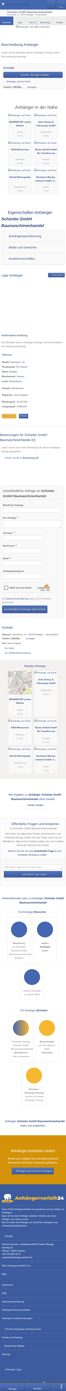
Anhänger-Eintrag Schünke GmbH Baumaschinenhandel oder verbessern (22, 1048)
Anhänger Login (13, 1369)
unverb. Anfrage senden (34, 74)
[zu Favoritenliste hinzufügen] (4, 29)
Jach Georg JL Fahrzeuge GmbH (46, 124)
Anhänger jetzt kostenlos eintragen (34, 1171)
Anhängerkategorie (13, 571)
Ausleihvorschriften (21, 258)
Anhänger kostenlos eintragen (17, 1318)
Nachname (9, 545)
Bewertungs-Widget (14, 1346)
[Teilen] (54, 1387)
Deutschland (15, 381)
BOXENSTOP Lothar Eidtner (20, 124)
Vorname (8, 533)
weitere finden (45, 947)
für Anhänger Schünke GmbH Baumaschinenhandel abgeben (20, 950)
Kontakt (23, 416)
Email (6, 558)
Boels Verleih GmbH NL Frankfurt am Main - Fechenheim (46, 152)
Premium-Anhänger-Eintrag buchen (23, 1329)
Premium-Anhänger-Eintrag (59, 110)
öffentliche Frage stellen (34, 874)
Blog (4, 1274)
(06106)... (18, 87)
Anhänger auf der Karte (18, 81)
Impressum (7, 1285)
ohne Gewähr (47, 799)
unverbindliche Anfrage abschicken (24, 609)
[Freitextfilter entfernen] (51, 4)
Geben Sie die (21, 457)
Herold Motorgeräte (20, 177)
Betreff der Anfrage (13, 505)
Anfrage (59, 22)
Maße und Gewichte (22, 247)
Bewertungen (46, 22)
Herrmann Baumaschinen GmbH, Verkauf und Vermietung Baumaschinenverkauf (46, 179)
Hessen (20, 376)
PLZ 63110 (21, 367)
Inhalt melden (36, 805)
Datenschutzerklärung (17, 598)
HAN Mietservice (20, 149)
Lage (19, 22)
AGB (4, 1293)
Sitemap (6, 1354)
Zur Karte (9, 648)
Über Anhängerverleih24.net (16, 1265)
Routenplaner (57, 275)
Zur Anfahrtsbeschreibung (17, 653)
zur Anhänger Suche (3, 13)
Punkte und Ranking (12, 1337)
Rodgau (13, 371)
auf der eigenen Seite (47, 1047)
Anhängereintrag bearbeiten (16, 1310)
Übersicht (6, 22)
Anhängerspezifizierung (24, 236)
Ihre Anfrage (10, 518)
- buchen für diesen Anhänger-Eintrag (34, 1094)
